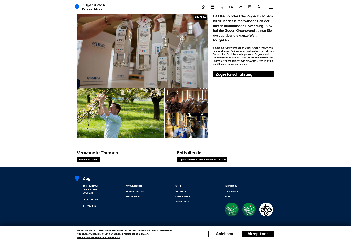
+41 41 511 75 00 (91, 199)
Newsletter (181, 191)
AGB (227, 196)
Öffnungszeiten (134, 185)
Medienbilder (133, 196)
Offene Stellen (183, 196)
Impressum (231, 185)
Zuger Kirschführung (234, 74)
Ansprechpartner (135, 191)
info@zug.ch (89, 205)
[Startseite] (78, 7)
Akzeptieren (258, 234)
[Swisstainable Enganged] (232, 209)
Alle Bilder (200, 17)
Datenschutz (231, 191)
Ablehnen (224, 234)
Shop (178, 185)
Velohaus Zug (183, 201)
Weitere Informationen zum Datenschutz (98, 237)
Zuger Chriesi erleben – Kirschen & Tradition (202, 159)
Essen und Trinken (88, 159)
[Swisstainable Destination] (249, 209)
